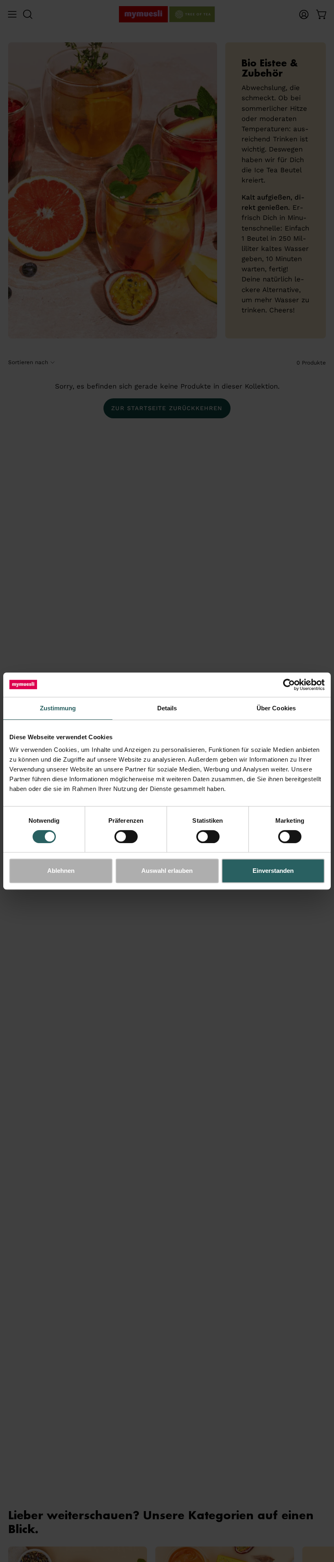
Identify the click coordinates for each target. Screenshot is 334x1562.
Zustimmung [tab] (58, 708)
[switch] (126, 836)
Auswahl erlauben (167, 870)
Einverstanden (273, 870)
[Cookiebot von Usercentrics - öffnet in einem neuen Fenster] (289, 685)
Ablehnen (61, 870)
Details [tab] (167, 708)
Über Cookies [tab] (276, 708)
